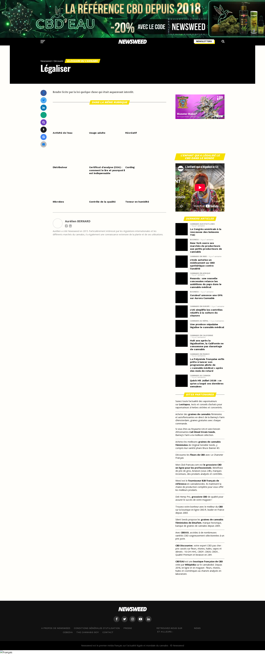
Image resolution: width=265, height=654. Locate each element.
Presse (127, 628)
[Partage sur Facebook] (43, 92)
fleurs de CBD (197, 454)
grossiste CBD (199, 496)
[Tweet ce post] (43, 100)
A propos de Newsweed (55, 628)
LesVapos (184, 404)
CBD (221, 506)
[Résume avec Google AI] (43, 137)
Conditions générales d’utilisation (97, 628)
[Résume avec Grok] (43, 129)
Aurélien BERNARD (77, 221)
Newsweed (46, 61)
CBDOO (185, 532)
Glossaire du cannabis (82, 61)
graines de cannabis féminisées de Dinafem (199, 521)
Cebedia (68, 632)
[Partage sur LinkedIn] (43, 107)
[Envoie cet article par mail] (43, 144)
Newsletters (204, 41)
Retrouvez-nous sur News (178, 628)
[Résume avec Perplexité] (43, 122)
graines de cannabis (199, 414)
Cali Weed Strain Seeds (202, 431)
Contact (107, 632)
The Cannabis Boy (87, 632)
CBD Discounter (184, 545)
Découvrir (58, 61)
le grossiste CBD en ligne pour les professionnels (198, 466)
